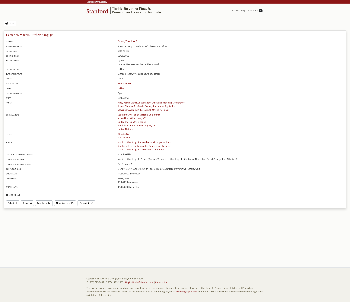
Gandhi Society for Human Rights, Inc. (137, 125)
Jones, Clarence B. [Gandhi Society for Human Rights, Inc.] (147, 106)
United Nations (125, 129)
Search (235, 10)
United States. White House (132, 121)
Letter (121, 88)
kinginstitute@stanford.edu (139, 282)
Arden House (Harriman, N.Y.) (132, 118)
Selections (254, 10)
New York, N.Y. (124, 83)
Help (243, 10)
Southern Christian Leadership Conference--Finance (144, 146)
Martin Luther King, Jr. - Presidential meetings (141, 149)
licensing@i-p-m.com (186, 291)
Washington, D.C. (126, 137)
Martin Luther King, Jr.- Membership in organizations (144, 142)
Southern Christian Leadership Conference (139, 114)
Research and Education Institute (136, 12)
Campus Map (161, 282)
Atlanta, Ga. (123, 133)
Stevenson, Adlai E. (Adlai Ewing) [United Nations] (143, 109)
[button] (27, 203)
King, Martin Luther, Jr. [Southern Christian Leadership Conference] (151, 102)
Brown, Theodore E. (128, 41)
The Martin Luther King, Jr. (131, 8)
